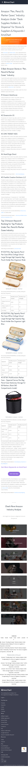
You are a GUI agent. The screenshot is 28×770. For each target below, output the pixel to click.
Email (15, 637)
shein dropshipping (20, 174)
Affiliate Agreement (5, 718)
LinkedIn (23, 637)
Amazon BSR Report (5, 748)
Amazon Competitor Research (7, 734)
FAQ (2, 728)
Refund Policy (4, 720)
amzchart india (17, 248)
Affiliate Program (4, 716)
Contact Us (3, 726)
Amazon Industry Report (6, 750)
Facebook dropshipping (19, 492)
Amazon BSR (5, 488)
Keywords (3, 705)
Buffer (18, 637)
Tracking (3, 711)
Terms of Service (4, 724)
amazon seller (9, 63)
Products (3, 703)
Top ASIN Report (4, 745)
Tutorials (3, 741)
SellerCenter (12, 52)
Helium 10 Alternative (5, 730)
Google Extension (5, 732)
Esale (2, 759)
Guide (2, 739)
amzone (17, 215)
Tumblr (10, 637)
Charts (2, 707)
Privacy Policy (4, 722)
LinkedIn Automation (5, 757)
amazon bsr (11, 87)
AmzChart (5, 52)
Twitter (2, 637)
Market (2, 709)
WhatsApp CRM (4, 754)
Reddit (6, 637)
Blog (2, 743)
